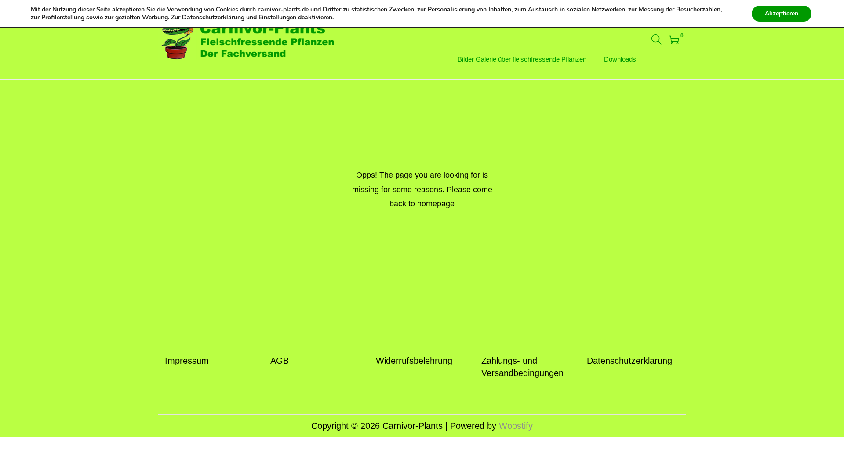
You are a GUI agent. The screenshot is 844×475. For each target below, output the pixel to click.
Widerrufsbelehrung (414, 360)
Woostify (516, 426)
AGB (279, 360)
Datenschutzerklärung (629, 360)
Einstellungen (277, 18)
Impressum (187, 360)
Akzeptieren (781, 13)
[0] (674, 39)
